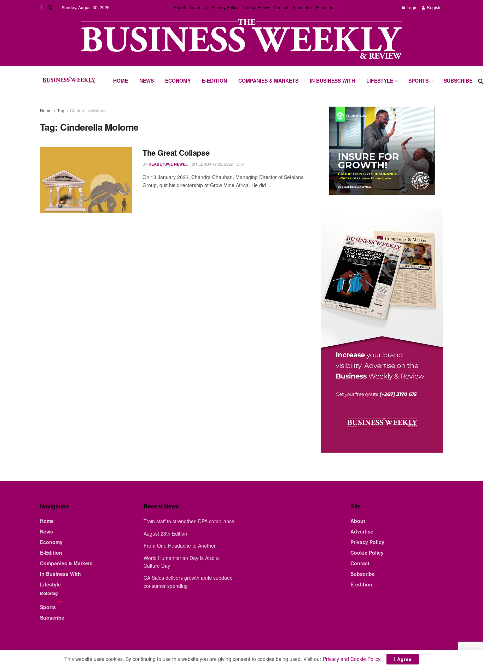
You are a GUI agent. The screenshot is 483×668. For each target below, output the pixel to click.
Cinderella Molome (88, 110)
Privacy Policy (224, 7)
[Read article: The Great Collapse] (86, 180)
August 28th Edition (165, 533)
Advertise (198, 7)
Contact (280, 7)
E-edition (324, 7)
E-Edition (214, 80)
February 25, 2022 (214, 164)
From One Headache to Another (180, 545)
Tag (60, 110)
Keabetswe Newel (168, 164)
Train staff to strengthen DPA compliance (189, 521)
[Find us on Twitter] (50, 7)
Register (434, 7)
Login (412, 7)
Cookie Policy (256, 7)
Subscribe (302, 7)
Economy (178, 80)
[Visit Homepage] (69, 80)
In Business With (332, 80)
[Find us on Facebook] (41, 7)
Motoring (49, 593)
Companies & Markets (268, 80)
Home (120, 80)
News (146, 80)
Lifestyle (379, 80)
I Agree (403, 659)
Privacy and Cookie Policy (351, 658)
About (179, 7)
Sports (418, 80)
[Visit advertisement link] (241, 39)
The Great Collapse (175, 152)
